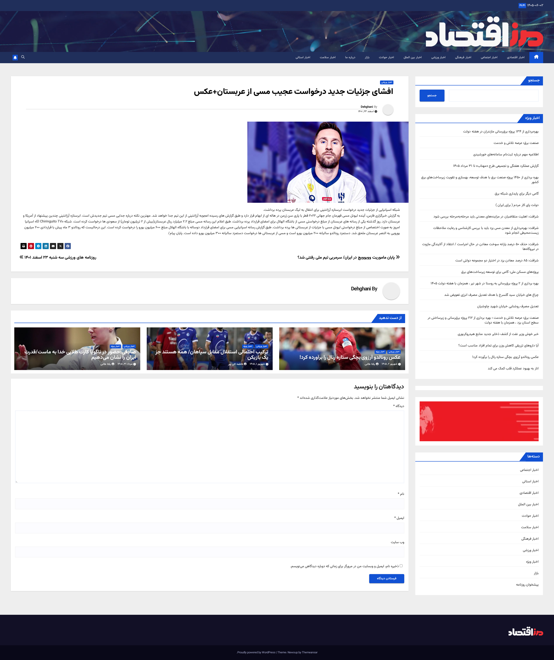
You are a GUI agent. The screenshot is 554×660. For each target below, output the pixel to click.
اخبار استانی (303, 57)
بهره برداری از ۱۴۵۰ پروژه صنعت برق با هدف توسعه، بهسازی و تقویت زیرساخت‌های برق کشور (480, 180)
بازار (367, 57)
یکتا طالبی (370, 364)
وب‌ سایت (397, 542)
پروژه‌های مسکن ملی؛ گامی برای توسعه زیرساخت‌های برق (500, 272)
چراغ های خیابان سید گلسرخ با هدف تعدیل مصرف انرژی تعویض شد (491, 295)
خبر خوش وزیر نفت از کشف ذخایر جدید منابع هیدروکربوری (498, 334)
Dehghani (367, 107)
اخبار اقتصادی (516, 57)
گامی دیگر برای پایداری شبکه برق (517, 193)
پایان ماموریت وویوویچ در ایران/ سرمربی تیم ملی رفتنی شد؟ (347, 257)
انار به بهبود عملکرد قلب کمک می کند (513, 368)
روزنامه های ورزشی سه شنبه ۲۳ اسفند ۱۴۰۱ (60, 257)
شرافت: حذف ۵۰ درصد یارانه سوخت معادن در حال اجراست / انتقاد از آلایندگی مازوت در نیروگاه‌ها (480, 247)
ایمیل (399, 518)
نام (401, 494)
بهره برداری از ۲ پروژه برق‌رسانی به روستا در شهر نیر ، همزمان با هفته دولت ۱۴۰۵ (485, 283)
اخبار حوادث (386, 57)
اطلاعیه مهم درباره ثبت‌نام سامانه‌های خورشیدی (506, 154)
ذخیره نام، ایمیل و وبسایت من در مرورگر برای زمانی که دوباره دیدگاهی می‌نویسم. (344, 566)
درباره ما (350, 57)
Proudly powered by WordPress (256, 652)
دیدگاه (398, 406)
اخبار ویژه (532, 562)
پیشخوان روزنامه (527, 585)
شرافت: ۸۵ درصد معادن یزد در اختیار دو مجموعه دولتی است (497, 260)
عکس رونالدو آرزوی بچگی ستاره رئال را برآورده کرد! (505, 357)
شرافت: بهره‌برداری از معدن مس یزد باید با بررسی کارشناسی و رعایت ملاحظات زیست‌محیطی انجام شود (486, 230)
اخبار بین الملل (413, 57)
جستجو (534, 80)
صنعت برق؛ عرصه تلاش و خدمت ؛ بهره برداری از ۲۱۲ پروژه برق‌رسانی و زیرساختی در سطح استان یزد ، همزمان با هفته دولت (483, 320)
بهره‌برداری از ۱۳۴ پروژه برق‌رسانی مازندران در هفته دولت (501, 131)
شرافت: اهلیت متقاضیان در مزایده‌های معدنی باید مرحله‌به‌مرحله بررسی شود (486, 216)
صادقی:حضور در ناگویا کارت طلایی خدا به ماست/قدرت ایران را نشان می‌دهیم (80, 355)
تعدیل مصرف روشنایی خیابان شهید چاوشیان (508, 306)
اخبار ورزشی (438, 57)
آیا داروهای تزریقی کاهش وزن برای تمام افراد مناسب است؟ (498, 345)
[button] (23, 57)
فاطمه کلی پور (235, 364)
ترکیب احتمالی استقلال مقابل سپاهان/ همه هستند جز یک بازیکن (211, 355)
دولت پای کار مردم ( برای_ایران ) (517, 205)
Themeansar (309, 652)
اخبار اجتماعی (489, 57)
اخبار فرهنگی (463, 57)
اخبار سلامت (328, 57)
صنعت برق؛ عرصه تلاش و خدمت (516, 143)
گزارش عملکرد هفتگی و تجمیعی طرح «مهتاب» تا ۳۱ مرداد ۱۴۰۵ (496, 166)
